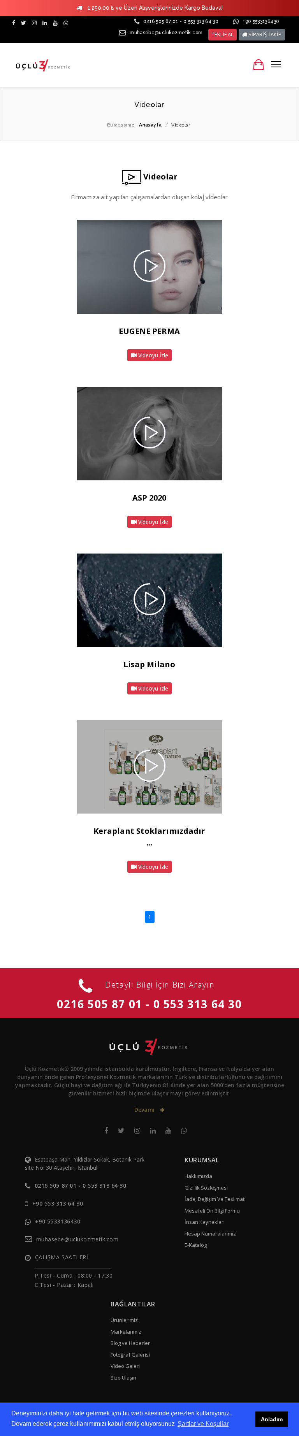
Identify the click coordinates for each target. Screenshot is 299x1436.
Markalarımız (126, 1331)
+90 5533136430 (261, 21)
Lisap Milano (149, 664)
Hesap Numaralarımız (210, 1233)
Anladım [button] (272, 1419)
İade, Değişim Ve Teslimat (214, 1198)
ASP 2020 (149, 497)
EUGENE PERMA (149, 331)
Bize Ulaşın (123, 1377)
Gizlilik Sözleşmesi (206, 1187)
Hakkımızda (198, 1175)
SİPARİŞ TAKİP (264, 34)
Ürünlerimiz (124, 1320)
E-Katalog (196, 1244)
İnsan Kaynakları (205, 1221)
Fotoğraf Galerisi (130, 1354)
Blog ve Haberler (130, 1342)
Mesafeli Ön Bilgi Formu (212, 1210)
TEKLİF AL (222, 34)
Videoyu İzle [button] (152, 355)
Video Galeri (125, 1365)
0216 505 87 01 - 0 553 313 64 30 (181, 21)
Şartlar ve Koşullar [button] (203, 1423)
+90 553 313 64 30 (57, 1203)
